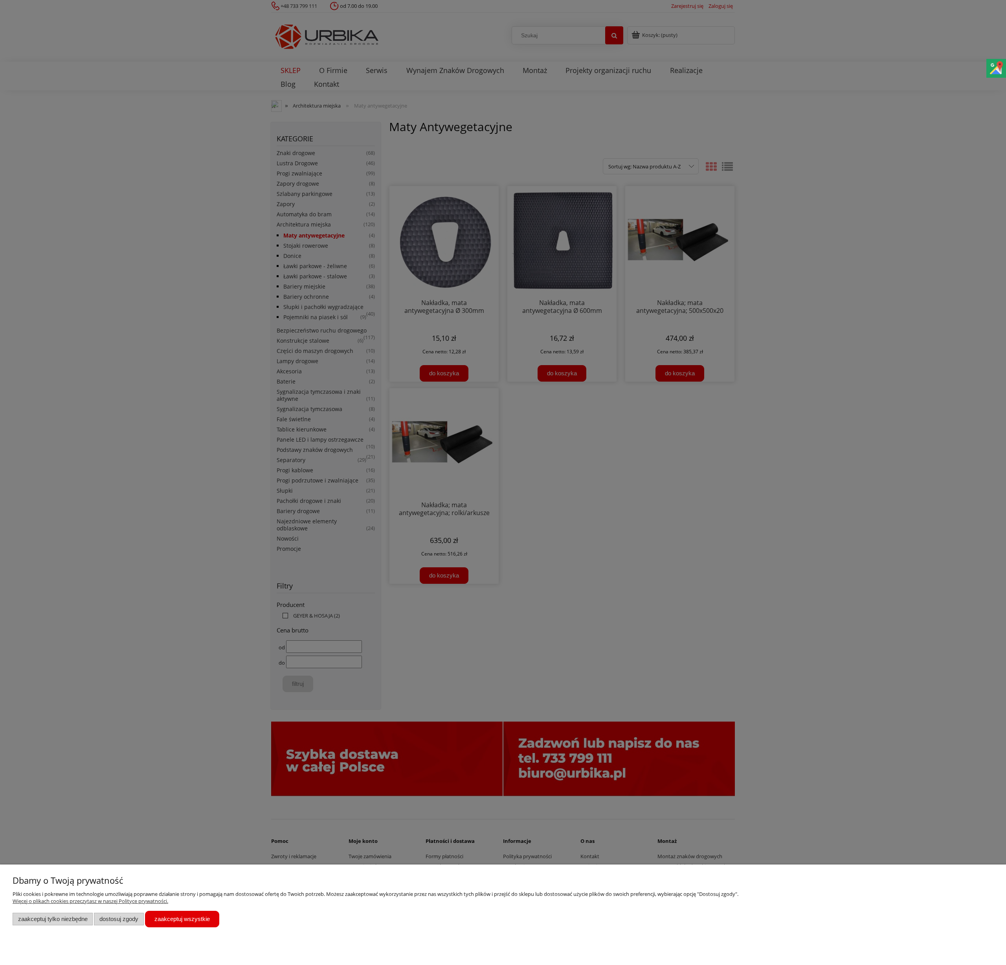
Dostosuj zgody (118, 919)
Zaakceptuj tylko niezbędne (53, 919)
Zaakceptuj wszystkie (182, 919)
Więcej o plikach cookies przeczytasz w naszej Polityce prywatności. (90, 901)
